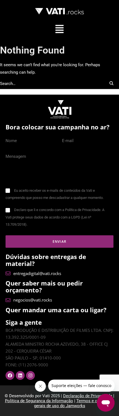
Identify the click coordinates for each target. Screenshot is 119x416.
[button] (59, 29)
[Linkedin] (20, 375)
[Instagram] (30, 375)
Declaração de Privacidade (87, 395)
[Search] (59, 83)
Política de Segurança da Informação (39, 400)
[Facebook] (10, 375)
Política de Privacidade (82, 210)
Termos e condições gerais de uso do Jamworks (74, 403)
